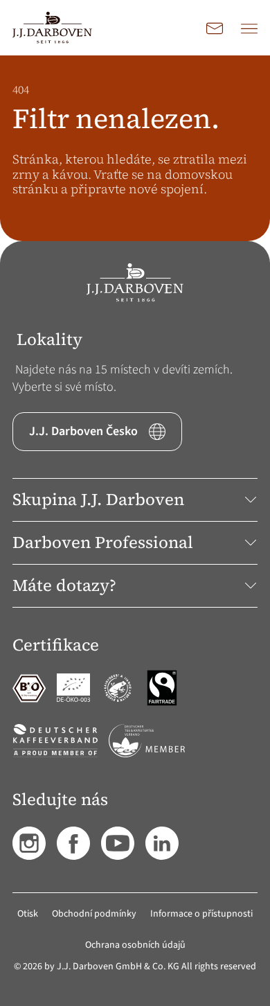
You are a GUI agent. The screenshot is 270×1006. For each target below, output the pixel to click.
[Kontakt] (215, 28)
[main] (135, 148)
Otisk (27, 914)
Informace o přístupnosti (201, 914)
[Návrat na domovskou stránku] (52, 28)
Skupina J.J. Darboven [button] (98, 499)
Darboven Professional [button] (102, 542)
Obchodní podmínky (94, 914)
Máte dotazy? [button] (64, 585)
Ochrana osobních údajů (135, 945)
